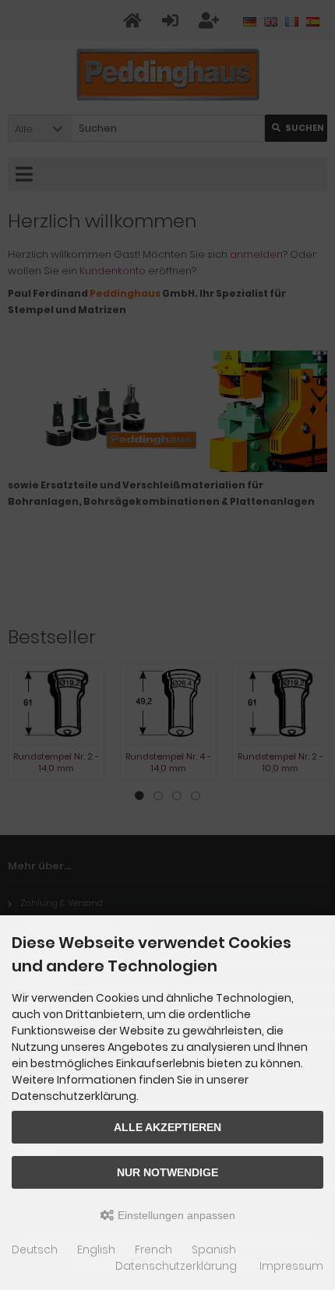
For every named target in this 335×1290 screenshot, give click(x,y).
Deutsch (35, 1249)
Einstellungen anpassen (175, 1215)
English (96, 1249)
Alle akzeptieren (167, 1127)
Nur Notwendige (167, 1172)
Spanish (214, 1249)
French (153, 1249)
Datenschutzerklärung (176, 1266)
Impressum (291, 1266)
